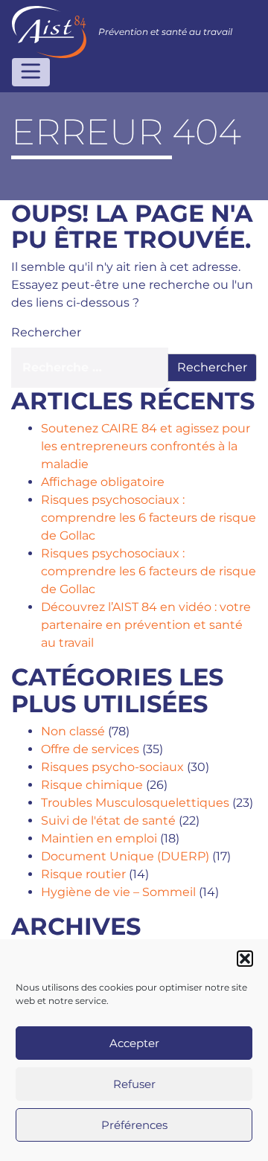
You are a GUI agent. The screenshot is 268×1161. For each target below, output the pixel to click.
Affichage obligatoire (103, 482)
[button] (244, 958)
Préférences (134, 1125)
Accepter (134, 1043)
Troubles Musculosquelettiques (135, 803)
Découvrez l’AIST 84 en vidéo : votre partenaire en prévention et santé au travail (146, 625)
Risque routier (83, 874)
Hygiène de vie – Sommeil (118, 892)
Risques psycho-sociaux (112, 767)
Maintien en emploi (99, 838)
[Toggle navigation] (31, 72)
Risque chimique (92, 785)
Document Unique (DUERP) (125, 856)
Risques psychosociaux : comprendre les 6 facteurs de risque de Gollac (148, 518)
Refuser (134, 1084)
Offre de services (90, 749)
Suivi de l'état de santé (108, 820)
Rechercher (46, 332)
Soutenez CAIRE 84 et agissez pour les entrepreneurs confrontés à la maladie (145, 446)
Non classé (73, 731)
